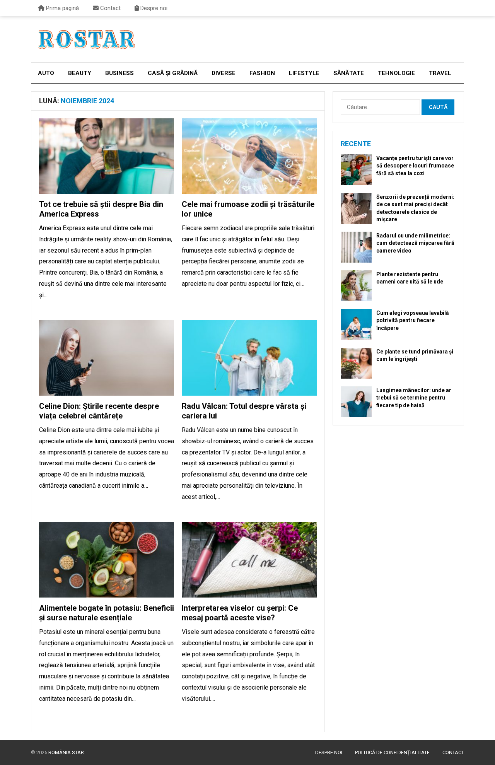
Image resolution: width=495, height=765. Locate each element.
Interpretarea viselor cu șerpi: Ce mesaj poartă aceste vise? (240, 612)
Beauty (79, 73)
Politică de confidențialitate (392, 752)
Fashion (262, 73)
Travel (440, 73)
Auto (46, 73)
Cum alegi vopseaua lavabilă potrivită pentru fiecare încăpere (412, 320)
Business (119, 73)
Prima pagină (61, 8)
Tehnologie (396, 73)
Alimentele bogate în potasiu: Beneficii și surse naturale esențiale (106, 612)
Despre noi (153, 8)
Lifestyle (304, 73)
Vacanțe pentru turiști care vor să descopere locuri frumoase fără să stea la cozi (415, 165)
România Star (66, 752)
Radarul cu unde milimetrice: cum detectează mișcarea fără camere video (415, 242)
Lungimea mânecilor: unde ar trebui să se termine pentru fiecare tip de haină (413, 397)
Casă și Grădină (173, 73)
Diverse (224, 73)
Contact (110, 8)
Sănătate (348, 73)
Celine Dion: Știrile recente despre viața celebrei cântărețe (99, 410)
